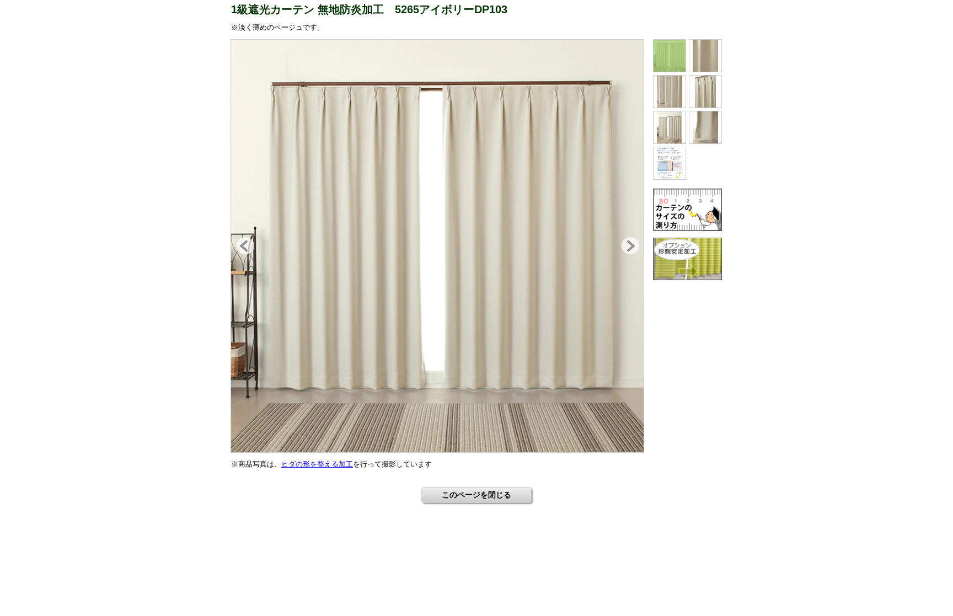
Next (630, 246)
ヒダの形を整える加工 (317, 464)
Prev (245, 246)
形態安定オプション (687, 259)
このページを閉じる (476, 494)
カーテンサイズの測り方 (687, 210)
